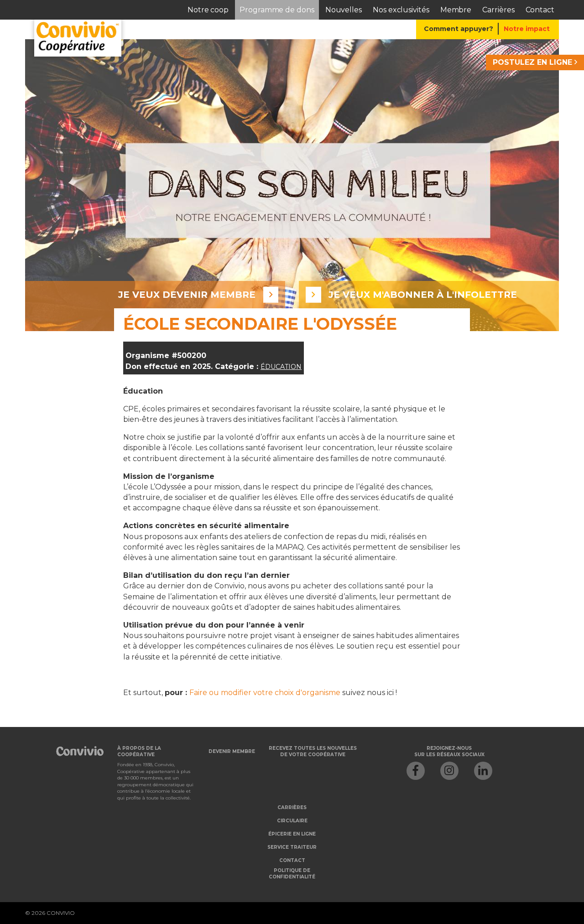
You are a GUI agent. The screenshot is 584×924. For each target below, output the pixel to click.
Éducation (281, 367)
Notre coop (208, 9)
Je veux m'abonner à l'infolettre (422, 294)
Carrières (498, 9)
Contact (540, 9)
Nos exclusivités (401, 9)
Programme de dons (277, 9)
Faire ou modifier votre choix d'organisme (264, 692)
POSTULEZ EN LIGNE (533, 62)
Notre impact (527, 29)
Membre (456, 9)
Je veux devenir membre (187, 294)
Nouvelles (343, 9)
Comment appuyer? (458, 29)
